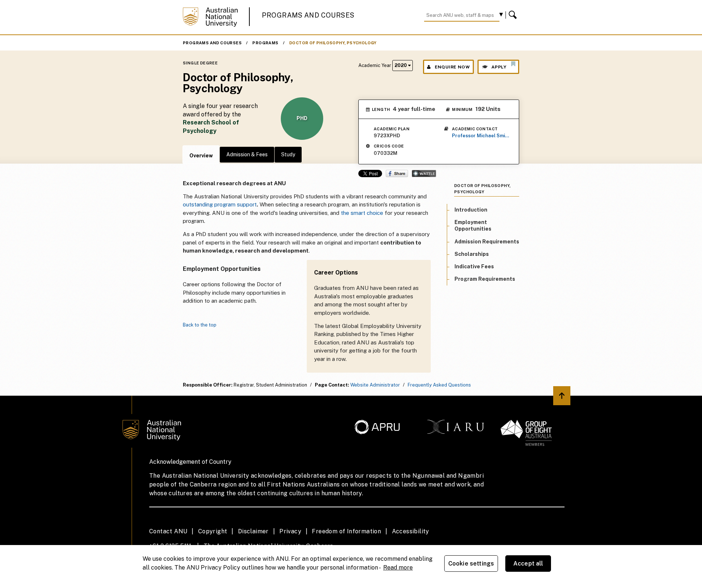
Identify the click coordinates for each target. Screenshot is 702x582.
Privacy (290, 531)
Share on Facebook (397, 173)
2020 (401, 65)
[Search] (513, 15)
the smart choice (362, 213)
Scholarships (471, 254)
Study (288, 154)
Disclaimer (253, 531)
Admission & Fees (247, 154)
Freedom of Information (346, 531)
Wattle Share (424, 173)
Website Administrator (375, 385)
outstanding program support (220, 204)
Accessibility (410, 531)
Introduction (470, 210)
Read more (398, 567)
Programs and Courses (308, 15)
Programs (265, 43)
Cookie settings (471, 563)
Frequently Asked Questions (439, 385)
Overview (201, 155)
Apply (498, 67)
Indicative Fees (474, 266)
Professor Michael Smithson (481, 135)
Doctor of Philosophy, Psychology (333, 43)
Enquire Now (452, 67)
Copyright (212, 531)
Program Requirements (484, 279)
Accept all (528, 563)
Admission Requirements (486, 242)
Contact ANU (168, 531)
